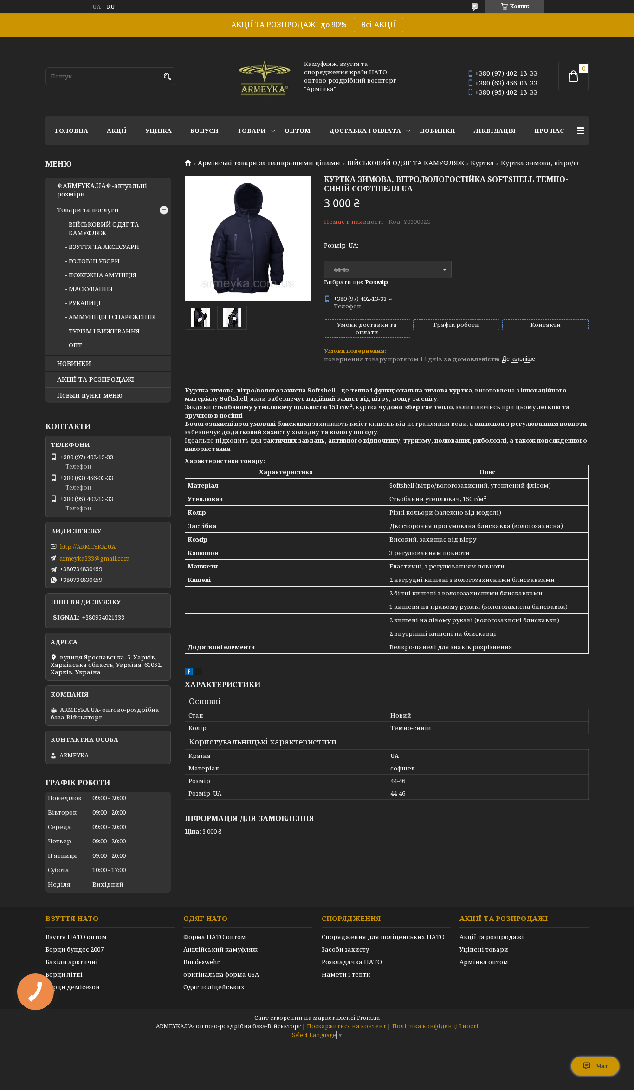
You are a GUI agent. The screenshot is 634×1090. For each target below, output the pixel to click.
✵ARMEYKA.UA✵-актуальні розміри (102, 190)
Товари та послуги (88, 210)
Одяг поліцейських (214, 987)
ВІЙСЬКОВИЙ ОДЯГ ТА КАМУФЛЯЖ (405, 163)
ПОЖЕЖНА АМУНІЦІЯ (102, 275)
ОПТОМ (298, 130)
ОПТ (75, 345)
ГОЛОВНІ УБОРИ (94, 261)
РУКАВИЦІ (85, 303)
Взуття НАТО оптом (76, 937)
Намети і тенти (346, 974)
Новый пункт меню (90, 395)
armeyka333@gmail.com (94, 558)
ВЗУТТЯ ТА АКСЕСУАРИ (104, 246)
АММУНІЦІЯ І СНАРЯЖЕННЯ (112, 317)
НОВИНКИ (437, 130)
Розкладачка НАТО (352, 962)
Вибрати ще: (356, 282)
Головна (71, 130)
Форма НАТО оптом (214, 937)
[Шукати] (167, 77)
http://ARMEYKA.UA (88, 546)
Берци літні (64, 974)
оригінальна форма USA (221, 974)
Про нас (549, 130)
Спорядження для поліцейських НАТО (383, 937)
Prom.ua (368, 1018)
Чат (602, 1066)
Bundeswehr (201, 962)
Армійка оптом (483, 962)
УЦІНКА (158, 130)
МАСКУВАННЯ (91, 289)
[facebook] (189, 673)
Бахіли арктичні (71, 962)
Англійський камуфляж (220, 949)
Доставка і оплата (365, 130)
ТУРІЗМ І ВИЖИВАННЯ (104, 331)
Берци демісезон (72, 987)
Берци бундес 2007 (74, 949)
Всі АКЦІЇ (378, 25)
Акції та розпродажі (491, 937)
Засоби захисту (345, 949)
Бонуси (204, 130)
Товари (251, 130)
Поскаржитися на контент (346, 1026)
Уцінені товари (483, 949)
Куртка (482, 163)
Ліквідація (495, 130)
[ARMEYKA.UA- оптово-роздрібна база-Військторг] (265, 76)
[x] (198, 673)
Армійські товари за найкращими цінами (269, 163)
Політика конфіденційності (435, 1026)
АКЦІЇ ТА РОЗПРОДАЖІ (95, 379)
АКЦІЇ (117, 130)
